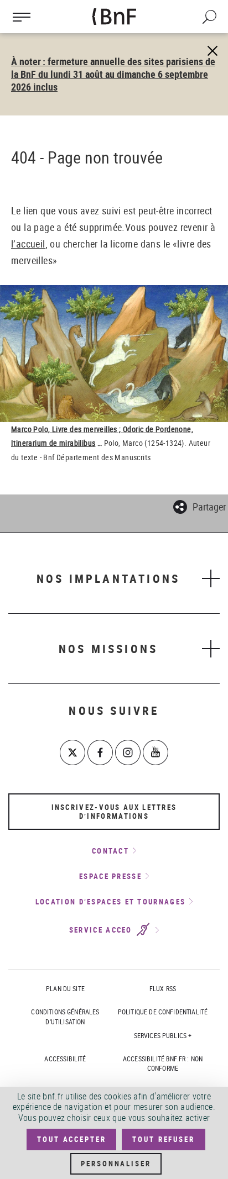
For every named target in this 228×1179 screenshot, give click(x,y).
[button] (199, 505)
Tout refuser (163, 1139)
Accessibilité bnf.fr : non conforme (163, 1063)
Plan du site (65, 988)
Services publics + (163, 1035)
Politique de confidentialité (163, 1011)
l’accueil (28, 243)
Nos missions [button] (108, 648)
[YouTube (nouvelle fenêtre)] (155, 752)
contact (110, 851)
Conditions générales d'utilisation (65, 1016)
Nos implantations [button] (108, 578)
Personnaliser (116, 1164)
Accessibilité (65, 1058)
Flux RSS (162, 988)
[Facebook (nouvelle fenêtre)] (100, 752)
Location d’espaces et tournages (110, 902)
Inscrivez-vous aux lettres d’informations (114, 811)
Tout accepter (71, 1139)
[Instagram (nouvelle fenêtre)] (128, 752)
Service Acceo (102, 930)
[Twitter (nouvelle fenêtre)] (72, 752)
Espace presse (110, 876)
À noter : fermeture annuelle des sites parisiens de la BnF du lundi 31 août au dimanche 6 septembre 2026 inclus (113, 74)
